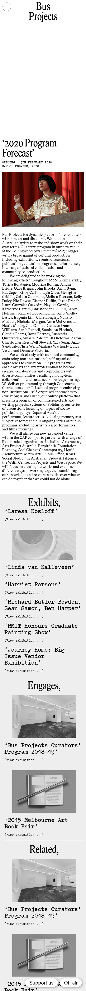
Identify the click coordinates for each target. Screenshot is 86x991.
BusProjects (43, 12)
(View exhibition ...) (24, 519)
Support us (41, 983)
